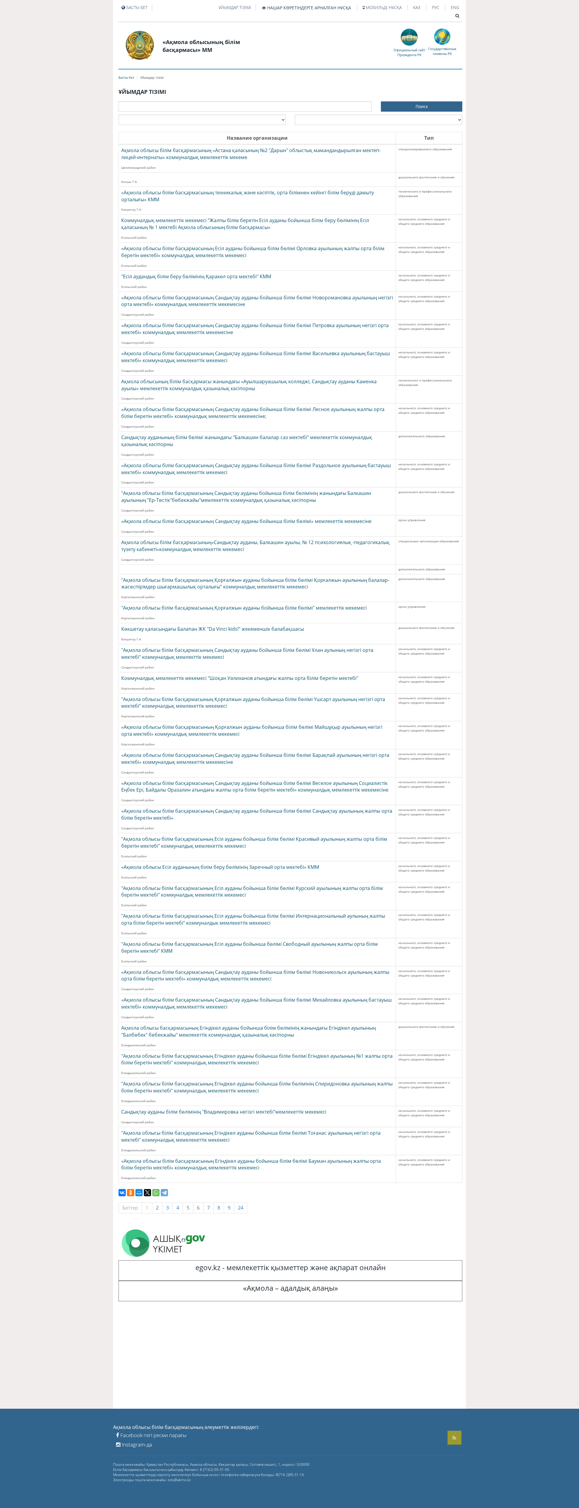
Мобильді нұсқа (383, 7)
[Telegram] (164, 1192)
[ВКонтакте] (122, 1192)
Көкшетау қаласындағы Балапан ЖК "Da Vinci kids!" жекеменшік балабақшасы (212, 629)
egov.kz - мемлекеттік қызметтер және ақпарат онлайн (290, 1267)
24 (240, 1207)
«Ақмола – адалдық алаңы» (290, 1288)
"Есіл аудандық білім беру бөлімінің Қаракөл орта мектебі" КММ (196, 276)
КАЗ (416, 7)
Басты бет (136, 7)
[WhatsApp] (156, 1192)
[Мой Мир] (139, 1192)
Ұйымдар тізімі (235, 7)
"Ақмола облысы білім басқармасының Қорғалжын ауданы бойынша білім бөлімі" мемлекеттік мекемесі (244, 607)
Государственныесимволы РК (442, 51)
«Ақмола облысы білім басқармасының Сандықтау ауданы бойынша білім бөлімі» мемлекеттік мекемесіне (246, 521)
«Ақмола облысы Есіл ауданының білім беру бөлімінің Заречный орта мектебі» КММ (220, 867)
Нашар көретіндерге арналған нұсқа (308, 8)
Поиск (422, 106)
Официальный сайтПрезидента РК (409, 52)
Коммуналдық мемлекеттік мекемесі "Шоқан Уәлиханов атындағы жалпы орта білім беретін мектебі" (239, 678)
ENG (455, 7)
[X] (147, 1192)
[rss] (454, 1438)
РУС (435, 7)
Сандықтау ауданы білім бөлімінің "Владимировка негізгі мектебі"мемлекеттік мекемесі (223, 1111)
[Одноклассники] (130, 1192)
